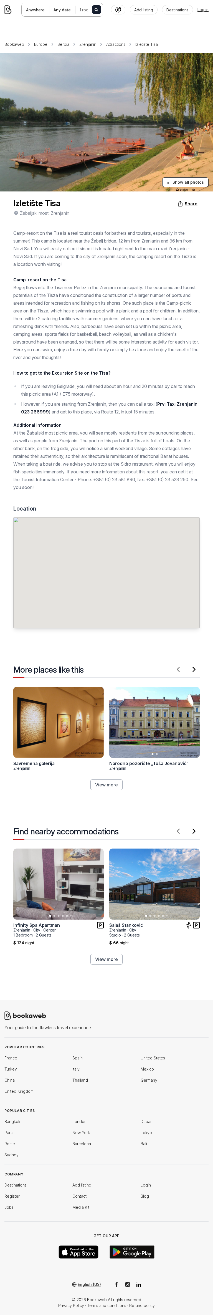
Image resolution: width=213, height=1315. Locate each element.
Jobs (9, 1207)
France (10, 1058)
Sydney (11, 1154)
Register (12, 1196)
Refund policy (142, 1305)
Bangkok (12, 1121)
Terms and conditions (106, 1305)
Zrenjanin (87, 44)
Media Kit (80, 1207)
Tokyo (146, 1132)
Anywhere (35, 9)
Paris (8, 1132)
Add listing (81, 1185)
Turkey (10, 1069)
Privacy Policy (71, 1305)
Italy (76, 1069)
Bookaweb (14, 44)
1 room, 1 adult (91, 9)
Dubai (146, 1121)
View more (106, 785)
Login (146, 1185)
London (79, 1121)
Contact (79, 1196)
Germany (149, 1080)
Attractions (115, 44)
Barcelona (81, 1143)
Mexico (147, 1069)
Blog (145, 1196)
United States (153, 1058)
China (9, 1080)
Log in (203, 9)
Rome (9, 1143)
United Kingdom (19, 1091)
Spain (77, 1058)
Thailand (80, 1080)
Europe (40, 44)
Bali (144, 1143)
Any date (62, 9)
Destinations (15, 1185)
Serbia (63, 44)
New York (81, 1132)
